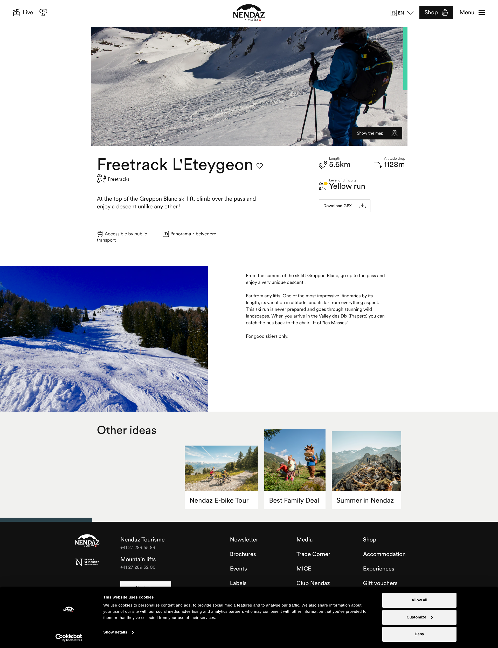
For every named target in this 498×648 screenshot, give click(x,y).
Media (304, 539)
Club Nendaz (313, 583)
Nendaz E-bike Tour (218, 500)
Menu (467, 12)
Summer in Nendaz (365, 500)
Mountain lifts (138, 559)
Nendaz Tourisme (87, 541)
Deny (419, 634)
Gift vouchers (380, 583)
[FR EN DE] (404, 13)
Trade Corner (313, 554)
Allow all (419, 600)
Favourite (260, 166)
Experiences (379, 568)
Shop (431, 12)
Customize (416, 617)
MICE (303, 568)
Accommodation (384, 554)
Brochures (243, 554)
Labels (238, 583)
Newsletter (244, 539)
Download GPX (337, 205)
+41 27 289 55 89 (137, 547)
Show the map (370, 133)
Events (238, 568)
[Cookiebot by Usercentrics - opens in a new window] (69, 637)
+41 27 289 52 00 (138, 567)
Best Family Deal (294, 500)
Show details (115, 632)
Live (28, 12)
